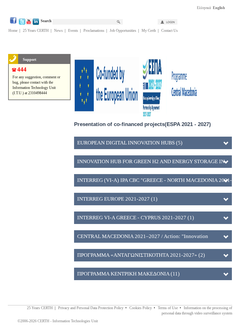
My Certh (149, 30)
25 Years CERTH (36, 30)
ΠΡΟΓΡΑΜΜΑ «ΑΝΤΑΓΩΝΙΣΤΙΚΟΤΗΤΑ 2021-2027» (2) (141, 255)
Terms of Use (168, 308)
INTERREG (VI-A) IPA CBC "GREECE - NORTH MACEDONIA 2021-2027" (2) (154, 182)
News (58, 30)
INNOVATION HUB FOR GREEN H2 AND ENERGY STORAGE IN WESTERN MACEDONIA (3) (151, 163)
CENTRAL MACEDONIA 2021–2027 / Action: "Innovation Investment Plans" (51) (142, 238)
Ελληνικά (204, 8)
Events (73, 30)
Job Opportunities (123, 30)
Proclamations (93, 30)
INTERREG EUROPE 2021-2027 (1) (117, 199)
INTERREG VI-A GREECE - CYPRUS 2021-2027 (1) (135, 218)
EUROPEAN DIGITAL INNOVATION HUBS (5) (129, 143)
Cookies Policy (140, 308)
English (219, 8)
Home (13, 30)
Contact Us (169, 30)
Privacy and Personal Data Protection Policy (90, 308)
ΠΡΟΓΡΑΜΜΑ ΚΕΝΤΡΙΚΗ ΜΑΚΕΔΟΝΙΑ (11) (128, 274)
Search (46, 21)
